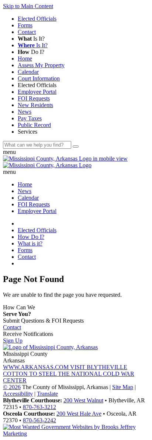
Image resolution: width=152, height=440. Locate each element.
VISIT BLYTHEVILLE (98, 367)
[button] (76, 152)
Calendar (28, 72)
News (24, 112)
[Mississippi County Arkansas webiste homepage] (50, 347)
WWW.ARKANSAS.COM (36, 367)
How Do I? (31, 237)
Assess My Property (41, 65)
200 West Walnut (83, 400)
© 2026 (12, 387)
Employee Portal (37, 92)
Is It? (32, 38)
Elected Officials (37, 19)
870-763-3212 (39, 407)
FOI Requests (34, 98)
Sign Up (13, 340)
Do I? (32, 52)
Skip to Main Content (28, 6)
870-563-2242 (39, 420)
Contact (27, 32)
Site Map (122, 387)
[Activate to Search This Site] (76, 146)
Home (25, 58)
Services (28, 131)
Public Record (34, 125)
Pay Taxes (30, 118)
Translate (47, 394)
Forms (25, 25)
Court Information (39, 78)
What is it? (30, 243)
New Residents (35, 105)
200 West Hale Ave (78, 413)
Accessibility (18, 394)
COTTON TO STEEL (30, 374)
